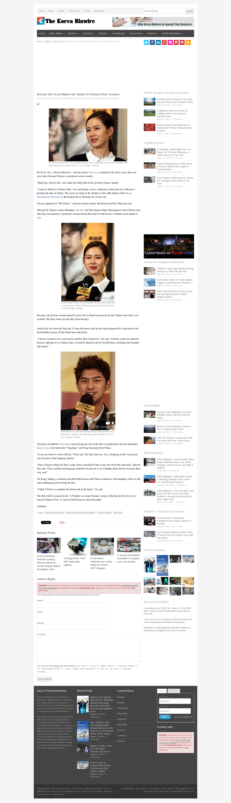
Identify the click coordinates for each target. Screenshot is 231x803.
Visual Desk (135, 33)
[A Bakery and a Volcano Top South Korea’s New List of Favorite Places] (149, 102)
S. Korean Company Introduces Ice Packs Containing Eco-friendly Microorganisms (168, 620)
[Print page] (89, 104)
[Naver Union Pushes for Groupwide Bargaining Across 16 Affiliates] (175, 591)
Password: (163, 706)
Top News (98, 98)
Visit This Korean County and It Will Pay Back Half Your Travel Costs (174, 439)
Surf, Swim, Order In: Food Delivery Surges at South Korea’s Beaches (175, 281)
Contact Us (122, 735)
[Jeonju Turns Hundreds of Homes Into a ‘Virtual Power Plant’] (149, 429)
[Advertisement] (89, 68)
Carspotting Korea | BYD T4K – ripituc (160, 608)
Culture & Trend (59, 41)
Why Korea (99, 11)
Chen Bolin (64, 444)
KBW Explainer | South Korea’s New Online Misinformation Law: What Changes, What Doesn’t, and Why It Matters (175, 463)
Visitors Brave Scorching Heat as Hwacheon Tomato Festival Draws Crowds (174, 127)
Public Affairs (55, 33)
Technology (118, 33)
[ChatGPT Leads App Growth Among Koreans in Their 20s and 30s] (149, 271)
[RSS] (188, 42)
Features (151, 33)
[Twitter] (146, 42)
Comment (41, 634)
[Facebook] (152, 42)
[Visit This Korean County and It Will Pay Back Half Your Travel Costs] (149, 440)
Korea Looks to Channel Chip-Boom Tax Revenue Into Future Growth (100, 767)
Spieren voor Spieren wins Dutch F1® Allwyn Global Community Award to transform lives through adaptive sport (102, 704)
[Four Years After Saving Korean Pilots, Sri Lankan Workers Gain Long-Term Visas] (149, 581)
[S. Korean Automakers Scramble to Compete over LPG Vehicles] (129, 545)
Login (162, 691)
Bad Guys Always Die (55, 512)
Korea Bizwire (70, 98)
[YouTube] (176, 42)
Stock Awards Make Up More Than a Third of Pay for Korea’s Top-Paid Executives (175, 535)
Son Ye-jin (94, 172)
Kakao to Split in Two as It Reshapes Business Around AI (101, 748)
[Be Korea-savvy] (66, 21)
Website (40, 623)
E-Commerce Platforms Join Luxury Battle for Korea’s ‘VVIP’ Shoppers (101, 563)
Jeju (39, 217)
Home (41, 11)
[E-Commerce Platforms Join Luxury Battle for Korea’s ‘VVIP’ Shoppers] (102, 546)
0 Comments (177, 105)
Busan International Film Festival (80, 512)
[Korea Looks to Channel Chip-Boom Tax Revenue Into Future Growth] (188, 559)
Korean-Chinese (104, 512)
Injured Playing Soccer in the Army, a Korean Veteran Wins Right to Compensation (174, 166)
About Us (121, 741)
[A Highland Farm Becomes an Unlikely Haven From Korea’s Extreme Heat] (149, 112)
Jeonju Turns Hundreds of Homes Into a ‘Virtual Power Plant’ (174, 428)
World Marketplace (171, 33)
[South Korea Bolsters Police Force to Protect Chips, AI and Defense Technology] (188, 591)
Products (121, 730)
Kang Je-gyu (43, 447)
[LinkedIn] (158, 42)
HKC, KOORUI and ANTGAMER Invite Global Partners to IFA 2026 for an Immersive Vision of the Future (101, 728)
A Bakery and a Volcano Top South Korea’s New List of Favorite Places (175, 100)
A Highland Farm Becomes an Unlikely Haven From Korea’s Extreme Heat (172, 113)
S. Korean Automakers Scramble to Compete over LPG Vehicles (128, 558)
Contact (61, 11)
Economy (87, 33)
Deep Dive (121, 719)
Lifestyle (102, 33)
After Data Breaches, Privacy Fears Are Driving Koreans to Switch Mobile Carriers (175, 294)
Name (40, 600)
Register (173, 691)
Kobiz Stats (122, 724)
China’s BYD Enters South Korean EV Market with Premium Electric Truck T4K (167, 611)
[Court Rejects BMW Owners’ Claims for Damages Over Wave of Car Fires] (149, 180)
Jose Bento (148, 627)
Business (72, 33)
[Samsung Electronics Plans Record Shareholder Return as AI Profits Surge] (162, 581)
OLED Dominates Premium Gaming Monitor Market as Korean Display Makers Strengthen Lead (48, 563)
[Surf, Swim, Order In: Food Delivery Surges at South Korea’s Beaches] (149, 282)
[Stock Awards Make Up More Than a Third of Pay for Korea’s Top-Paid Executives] (149, 534)
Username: (164, 696)
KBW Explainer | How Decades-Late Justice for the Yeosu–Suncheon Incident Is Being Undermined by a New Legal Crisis (175, 495)
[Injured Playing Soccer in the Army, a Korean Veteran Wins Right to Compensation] (149, 165)
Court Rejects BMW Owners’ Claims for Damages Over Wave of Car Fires (175, 180)
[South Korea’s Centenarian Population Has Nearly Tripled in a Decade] (149, 521)
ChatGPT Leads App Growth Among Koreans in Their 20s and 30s (175, 270)
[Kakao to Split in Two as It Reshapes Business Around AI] (175, 559)
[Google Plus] (164, 42)
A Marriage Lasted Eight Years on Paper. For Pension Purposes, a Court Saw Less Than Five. (174, 152)
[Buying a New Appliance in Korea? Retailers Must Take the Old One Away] (149, 414)
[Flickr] (170, 42)
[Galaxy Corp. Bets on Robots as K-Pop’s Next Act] (175, 581)
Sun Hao (79, 210)
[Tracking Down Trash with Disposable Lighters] (75, 546)
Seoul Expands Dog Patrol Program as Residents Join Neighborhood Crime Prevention (167, 629)
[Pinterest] (182, 42)
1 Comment (180, 502)
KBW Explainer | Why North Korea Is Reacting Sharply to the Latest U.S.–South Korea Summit (174, 479)
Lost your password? (182, 717)
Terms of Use (74, 11)
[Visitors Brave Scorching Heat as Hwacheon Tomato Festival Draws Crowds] (149, 127)
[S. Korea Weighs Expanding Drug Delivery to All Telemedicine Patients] (149, 590)
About (51, 11)
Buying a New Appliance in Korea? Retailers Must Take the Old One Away (174, 415)
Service (87, 11)
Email (40, 611)
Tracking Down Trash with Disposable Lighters (74, 561)
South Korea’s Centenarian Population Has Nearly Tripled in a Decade (174, 520)
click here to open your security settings (174, 741)
